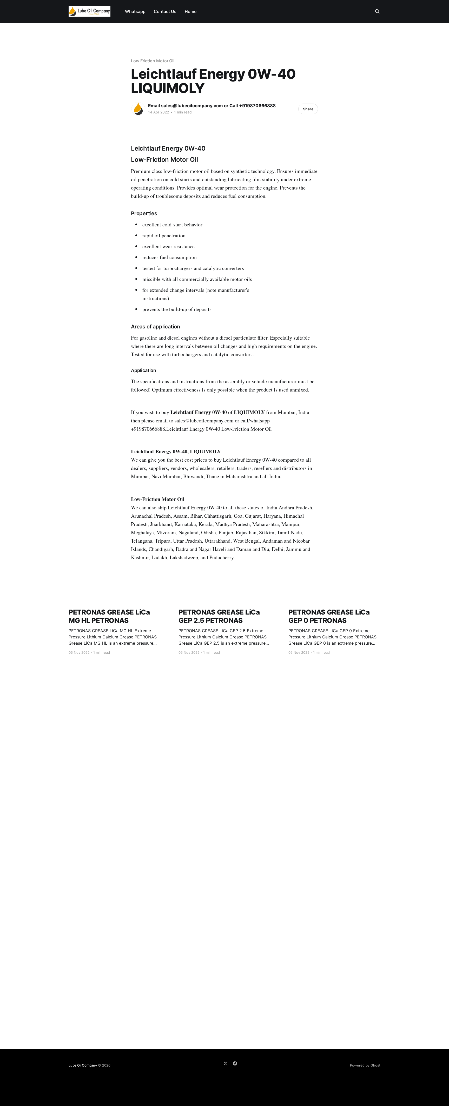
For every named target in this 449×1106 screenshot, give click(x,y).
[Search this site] (377, 11)
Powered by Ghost (365, 1065)
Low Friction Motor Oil (152, 60)
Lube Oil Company (83, 1065)
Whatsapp (135, 11)
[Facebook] (235, 1063)
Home (190, 11)
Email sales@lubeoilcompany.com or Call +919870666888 (212, 105)
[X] (225, 1063)
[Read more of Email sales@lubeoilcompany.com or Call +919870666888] (138, 109)
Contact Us (165, 11)
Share (308, 109)
